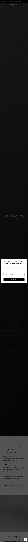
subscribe (14, 279)
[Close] (24, 260)
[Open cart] (24, 4)
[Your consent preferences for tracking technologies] (25, 539)
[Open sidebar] (6, 4)
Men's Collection (7, 223)
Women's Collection (20, 223)
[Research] (20, 4)
